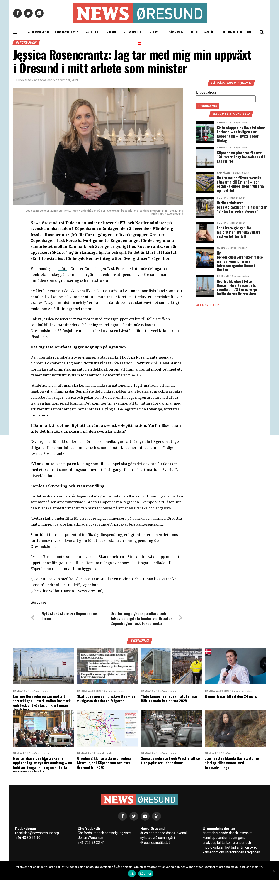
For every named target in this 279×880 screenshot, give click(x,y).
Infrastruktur (133, 32)
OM (249, 32)
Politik (193, 32)
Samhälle (210, 32)
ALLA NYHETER (207, 305)
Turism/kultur (231, 32)
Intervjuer (156, 32)
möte (62, 268)
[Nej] (273, 870)
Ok (132, 873)
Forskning (110, 32)
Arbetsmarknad (39, 32)
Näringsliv (176, 32)
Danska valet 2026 (67, 32)
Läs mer (145, 873)
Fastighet (91, 32)
